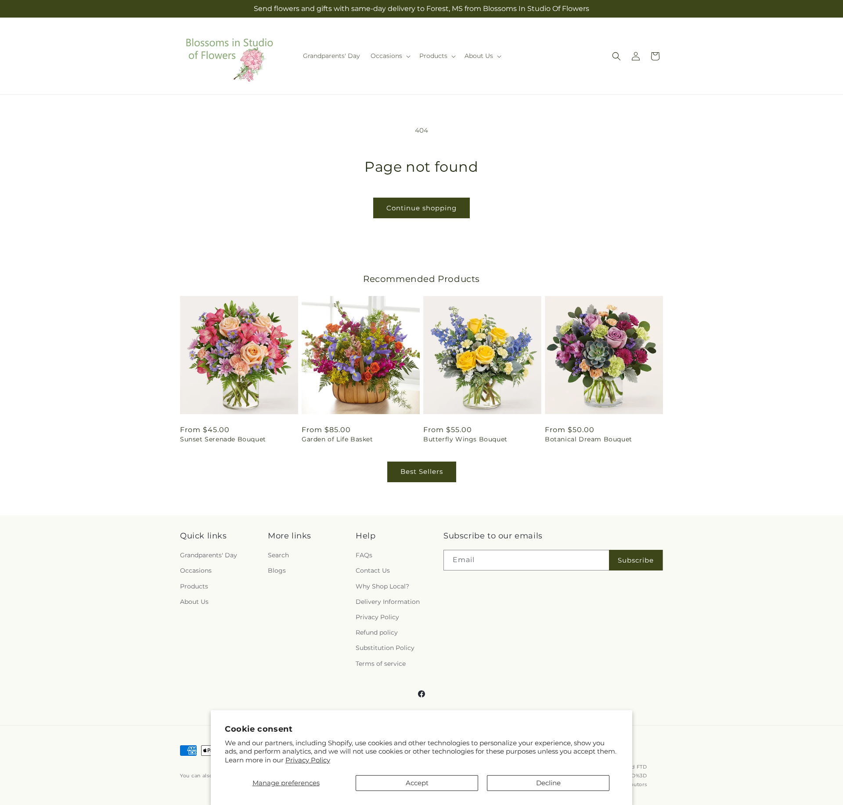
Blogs (277, 571)
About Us (194, 602)
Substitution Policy (385, 648)
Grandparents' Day (208, 555)
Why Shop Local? (382, 586)
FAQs (364, 555)
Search (278, 555)
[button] (389, 56)
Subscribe (636, 560)
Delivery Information (388, 602)
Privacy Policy (307, 760)
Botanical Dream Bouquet (588, 439)
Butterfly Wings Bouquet (465, 439)
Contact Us (373, 571)
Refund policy (377, 632)
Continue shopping (421, 208)
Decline (548, 783)
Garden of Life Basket (337, 439)
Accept (417, 783)
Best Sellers (421, 471)
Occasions (196, 571)
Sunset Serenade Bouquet (223, 439)
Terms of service (381, 664)
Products (194, 586)
